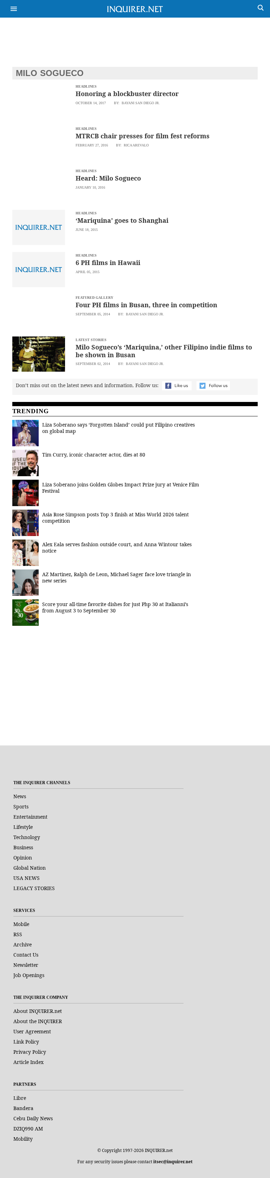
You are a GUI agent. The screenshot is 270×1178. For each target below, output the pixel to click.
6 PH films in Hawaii (108, 262)
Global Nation (29, 867)
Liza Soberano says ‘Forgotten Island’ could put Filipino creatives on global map (118, 427)
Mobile (21, 924)
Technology (26, 837)
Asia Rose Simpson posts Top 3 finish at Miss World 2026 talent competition (115, 517)
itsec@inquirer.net (173, 1162)
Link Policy (26, 1041)
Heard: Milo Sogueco (108, 178)
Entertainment (30, 816)
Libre (19, 1098)
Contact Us (25, 954)
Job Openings (28, 975)
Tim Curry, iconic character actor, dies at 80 (93, 454)
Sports (20, 806)
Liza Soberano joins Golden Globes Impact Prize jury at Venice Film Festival (120, 487)
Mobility (23, 1138)
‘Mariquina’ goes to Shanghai (122, 220)
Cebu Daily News (33, 1118)
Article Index (28, 1062)
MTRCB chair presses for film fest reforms (143, 136)
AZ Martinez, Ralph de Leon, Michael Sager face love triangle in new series (116, 577)
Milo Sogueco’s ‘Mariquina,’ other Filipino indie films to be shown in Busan (164, 351)
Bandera (23, 1108)
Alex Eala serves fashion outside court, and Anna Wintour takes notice (117, 547)
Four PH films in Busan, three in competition (146, 305)
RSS (17, 934)
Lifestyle (23, 827)
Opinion (22, 857)
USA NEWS (26, 878)
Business (23, 847)
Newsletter (25, 965)
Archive (22, 944)
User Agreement (32, 1031)
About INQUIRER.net (37, 1011)
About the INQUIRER (37, 1021)
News (19, 796)
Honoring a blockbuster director (127, 93)
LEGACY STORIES (34, 888)
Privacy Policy (29, 1051)
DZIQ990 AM (28, 1128)
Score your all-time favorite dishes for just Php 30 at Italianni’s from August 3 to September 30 (115, 607)
